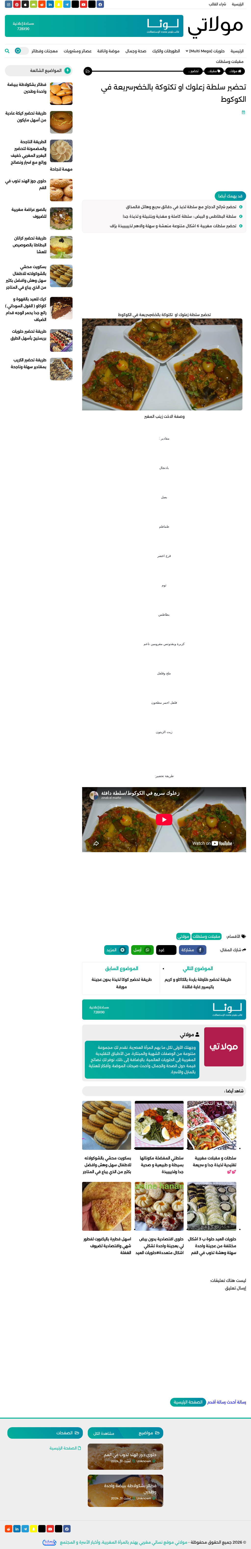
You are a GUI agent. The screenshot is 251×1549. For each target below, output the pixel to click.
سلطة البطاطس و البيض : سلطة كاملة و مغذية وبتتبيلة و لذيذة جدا (179, 216)
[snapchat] (58, 4)
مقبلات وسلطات (230, 61)
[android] (33, 4)
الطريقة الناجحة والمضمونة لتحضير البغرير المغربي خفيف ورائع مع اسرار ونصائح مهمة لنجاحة (42, 155)
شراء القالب (217, 4)
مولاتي (183, 936)
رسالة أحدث (236, 1402)
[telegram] (67, 4)
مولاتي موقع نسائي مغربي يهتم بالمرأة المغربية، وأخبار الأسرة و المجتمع (123, 1542)
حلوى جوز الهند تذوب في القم (130, 1454)
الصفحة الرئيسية (188, 1402)
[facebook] (100, 4)
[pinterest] (17, 4)
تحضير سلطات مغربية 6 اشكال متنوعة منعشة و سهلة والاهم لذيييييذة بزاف (173, 226)
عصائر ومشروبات (77, 51)
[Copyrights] (49, 1542)
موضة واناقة (108, 51)
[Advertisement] (164, 151)
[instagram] (8, 4)
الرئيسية (238, 4)
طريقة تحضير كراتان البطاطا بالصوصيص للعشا (29, 245)
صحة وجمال (136, 51)
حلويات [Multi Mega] (207, 51)
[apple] (25, 4)
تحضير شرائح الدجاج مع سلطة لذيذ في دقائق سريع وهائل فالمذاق (181, 206)
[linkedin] (50, 4)
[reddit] (42, 4)
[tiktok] (75, 4)
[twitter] (92, 4)
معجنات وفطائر (45, 51)
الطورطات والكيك (166, 51)
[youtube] (83, 4)
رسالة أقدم (216, 1402)
